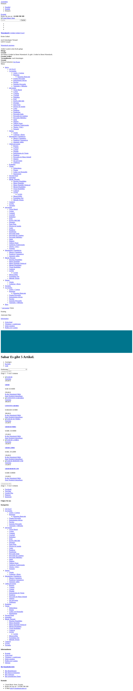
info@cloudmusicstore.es (18, 688)
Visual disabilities (19, 189)
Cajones (16, 148)
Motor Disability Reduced (21, 185)
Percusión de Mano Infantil (22, 157)
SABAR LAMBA (10, 447)
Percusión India (18, 114)
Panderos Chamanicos (20, 140)
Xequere (16, 129)
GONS (15, 192)
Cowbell (16, 95)
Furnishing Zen (18, 198)
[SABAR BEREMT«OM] (14, 461)
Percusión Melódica (19, 118)
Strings (11, 131)
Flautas (15, 170)
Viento (11, 166)
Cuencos (16, 190)
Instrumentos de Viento (20, 153)
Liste (6, 366)
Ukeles (15, 133)
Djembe (15, 151)
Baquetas (16, 75)
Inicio (7, 67)
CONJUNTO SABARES (12, 405)
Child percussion (14, 144)
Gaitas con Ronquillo (20, 172)
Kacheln (7, 364)
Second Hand (13, 176)
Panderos (16, 110)
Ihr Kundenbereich (7, 667)
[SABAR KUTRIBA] (12, 419)
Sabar (15, 120)
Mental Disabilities (19, 187)
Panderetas (16, 112)
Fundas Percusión (19, 78)
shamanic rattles (18, 142)
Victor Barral (17, 90)
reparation (12, 177)
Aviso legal (8, 322)
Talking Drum (18, 123)
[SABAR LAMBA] (12, 440)
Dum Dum (16, 105)
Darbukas (16, 97)
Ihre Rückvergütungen (12, 673)
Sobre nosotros (10, 326)
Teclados (12, 205)
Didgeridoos (17, 168)
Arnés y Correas (18, 73)
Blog (6, 304)
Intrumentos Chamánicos (17, 136)
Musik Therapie (14, 179)
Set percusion (17, 161)
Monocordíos (17, 196)
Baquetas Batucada (23, 77)
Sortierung (4, 369)
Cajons (15, 92)
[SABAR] (8, 377)
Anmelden (4, 2)
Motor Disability (18, 183)
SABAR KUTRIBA (10, 427)
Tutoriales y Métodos (20, 86)
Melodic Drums (18, 200)
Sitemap (7, 663)
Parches (15, 82)
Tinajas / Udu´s (18, 127)
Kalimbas (12, 164)
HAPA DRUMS (18, 101)
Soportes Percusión (19, 84)
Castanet (16, 93)
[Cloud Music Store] (8, 18)
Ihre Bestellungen (11, 671)
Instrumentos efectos (20, 80)
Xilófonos (16, 162)
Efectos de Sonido (19, 106)
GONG (11, 204)
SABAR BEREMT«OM (12, 468)
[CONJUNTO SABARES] (14, 398)
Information (5, 318)
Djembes (16, 103)
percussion (12, 88)
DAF (15, 99)
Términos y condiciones (13, 324)
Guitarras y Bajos (19, 134)
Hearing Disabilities (19, 181)
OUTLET (12, 69)
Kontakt (3, 14)
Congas (15, 149)
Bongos (15, 146)
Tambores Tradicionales (21, 125)
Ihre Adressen (9, 674)
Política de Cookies (11, 328)
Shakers (15, 121)
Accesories (12, 71)
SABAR (7, 385)
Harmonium (17, 174)
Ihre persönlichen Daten (13, 676)
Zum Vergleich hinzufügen (14, 396)
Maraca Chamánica (19, 138)
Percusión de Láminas (20, 116)
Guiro (15, 108)
